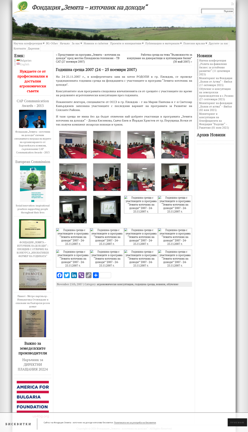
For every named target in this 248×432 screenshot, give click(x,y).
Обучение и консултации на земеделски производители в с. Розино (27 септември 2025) (216, 94)
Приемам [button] (237, 422)
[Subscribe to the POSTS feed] (233, 4)
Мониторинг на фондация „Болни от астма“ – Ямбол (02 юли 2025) (215, 106)
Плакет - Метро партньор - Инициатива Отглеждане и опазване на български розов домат (33, 301)
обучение (172, 284)
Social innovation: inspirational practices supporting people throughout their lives (33, 209)
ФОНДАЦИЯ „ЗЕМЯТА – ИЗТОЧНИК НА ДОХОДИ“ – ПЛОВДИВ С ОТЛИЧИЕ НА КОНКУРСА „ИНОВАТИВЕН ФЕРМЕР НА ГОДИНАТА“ (33, 249)
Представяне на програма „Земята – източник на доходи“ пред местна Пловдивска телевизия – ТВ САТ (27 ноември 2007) (88, 58)
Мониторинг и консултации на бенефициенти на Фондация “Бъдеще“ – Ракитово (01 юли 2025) (214, 120)
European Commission (32, 162)
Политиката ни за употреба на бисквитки (135, 422)
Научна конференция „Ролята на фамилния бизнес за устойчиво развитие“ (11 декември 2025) (214, 67)
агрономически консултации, (116, 284)
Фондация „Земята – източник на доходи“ (89, 7)
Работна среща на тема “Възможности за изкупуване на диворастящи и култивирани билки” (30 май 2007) (159, 58)
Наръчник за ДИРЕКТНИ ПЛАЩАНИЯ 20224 (33, 365)
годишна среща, (145, 284)
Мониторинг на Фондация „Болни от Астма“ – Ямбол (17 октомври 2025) (215, 81)
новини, (161, 284)
